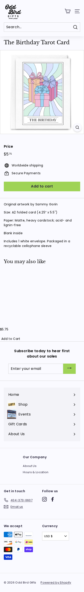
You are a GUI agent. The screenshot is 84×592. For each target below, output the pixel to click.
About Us (30, 466)
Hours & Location (36, 472)
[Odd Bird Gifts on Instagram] (44, 499)
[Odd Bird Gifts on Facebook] (52, 499)
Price (8, 146)
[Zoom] (77, 127)
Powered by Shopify (56, 582)
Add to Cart (10, 338)
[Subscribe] (69, 369)
